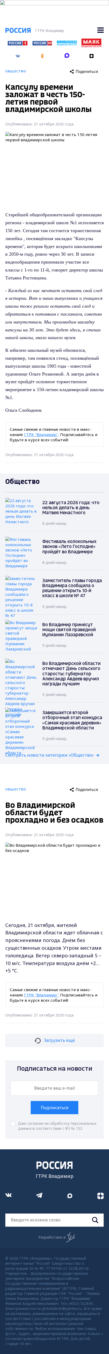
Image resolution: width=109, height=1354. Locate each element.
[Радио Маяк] (91, 46)
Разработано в (52, 1237)
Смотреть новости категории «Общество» (49, 755)
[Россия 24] (42, 43)
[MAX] (66, 54)
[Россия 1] (17, 43)
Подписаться (54, 1108)
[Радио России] (66, 44)
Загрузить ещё (59, 1040)
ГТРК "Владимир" (41, 434)
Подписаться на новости (54, 1069)
